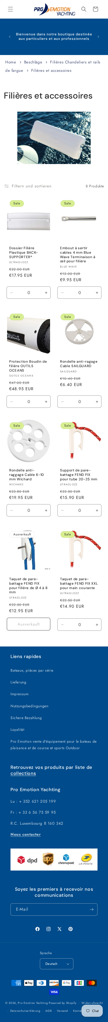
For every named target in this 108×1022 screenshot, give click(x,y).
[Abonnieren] (91, 909)
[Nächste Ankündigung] (98, 36)
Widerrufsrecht (92, 1003)
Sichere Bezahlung (26, 717)
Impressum (19, 694)
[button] (10, 9)
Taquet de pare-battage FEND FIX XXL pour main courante (79, 583)
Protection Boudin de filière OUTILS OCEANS (28, 366)
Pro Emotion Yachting (33, 1003)
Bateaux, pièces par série (31, 670)
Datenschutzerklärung (25, 1011)
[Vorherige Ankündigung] (9, 36)
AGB (48, 1011)
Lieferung (18, 682)
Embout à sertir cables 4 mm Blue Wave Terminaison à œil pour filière (77, 254)
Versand (62, 1011)
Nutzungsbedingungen (29, 706)
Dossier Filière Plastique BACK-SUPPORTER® (23, 252)
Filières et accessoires (51, 70)
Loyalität (17, 729)
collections (23, 773)
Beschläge (34, 62)
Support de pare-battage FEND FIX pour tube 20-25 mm (79, 474)
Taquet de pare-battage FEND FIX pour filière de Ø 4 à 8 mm (28, 585)
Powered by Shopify (63, 1003)
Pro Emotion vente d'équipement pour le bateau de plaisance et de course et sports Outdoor (53, 745)
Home (10, 62)
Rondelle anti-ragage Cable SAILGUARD (79, 364)
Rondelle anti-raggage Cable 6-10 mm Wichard (26, 474)
